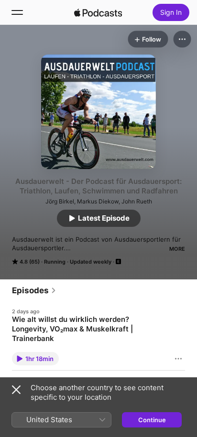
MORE (177, 248)
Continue (152, 420)
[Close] (16, 389)
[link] (34, 290)
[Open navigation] (17, 12)
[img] (98, 12)
